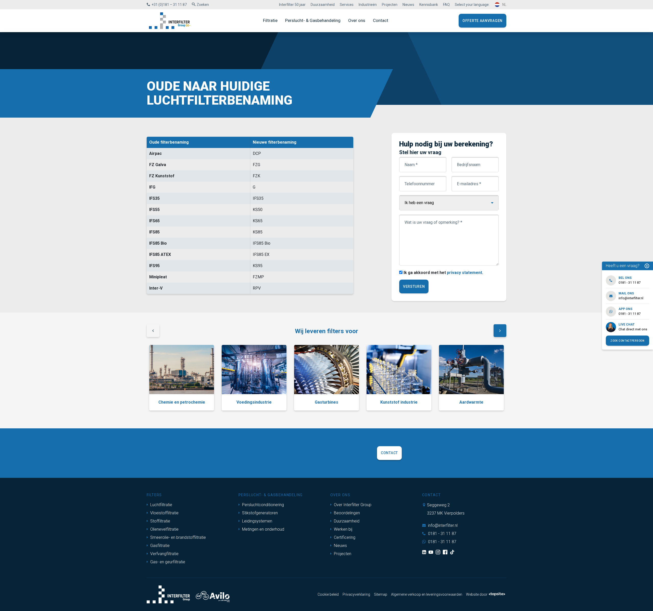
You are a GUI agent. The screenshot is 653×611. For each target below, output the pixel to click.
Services (347, 5)
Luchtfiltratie (160, 504)
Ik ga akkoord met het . (443, 272)
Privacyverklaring (356, 594)
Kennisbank (428, 5)
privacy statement (464, 272)
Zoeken (203, 5)
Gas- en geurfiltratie (167, 561)
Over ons (356, 20)
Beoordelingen (346, 512)
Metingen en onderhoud (262, 529)
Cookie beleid (328, 594)
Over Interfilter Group (352, 504)
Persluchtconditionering (262, 504)
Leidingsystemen (256, 521)
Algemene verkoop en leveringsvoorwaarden (426, 594)
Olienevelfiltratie (164, 529)
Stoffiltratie (159, 521)
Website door (476, 594)
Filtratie (270, 20)
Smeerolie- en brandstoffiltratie (177, 537)
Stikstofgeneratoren (259, 512)
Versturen (414, 286)
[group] (181, 377)
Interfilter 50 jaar (292, 5)
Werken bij (342, 529)
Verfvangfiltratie (164, 553)
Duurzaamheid (323, 5)
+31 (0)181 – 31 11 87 (169, 5)
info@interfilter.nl (442, 525)
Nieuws (408, 5)
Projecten (389, 5)
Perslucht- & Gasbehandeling (313, 20)
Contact (380, 20)
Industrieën (368, 5)
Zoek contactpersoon (627, 340)
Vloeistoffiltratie (164, 512)
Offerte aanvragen (482, 21)
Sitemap (380, 594)
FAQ (446, 5)
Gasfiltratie (159, 545)
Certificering (344, 537)
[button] (153, 331)
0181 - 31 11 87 (441, 533)
